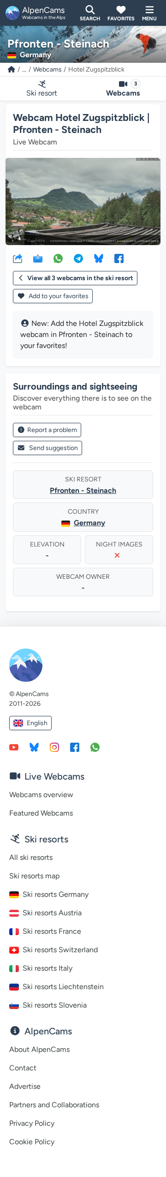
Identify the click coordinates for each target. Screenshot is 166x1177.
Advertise (25, 1086)
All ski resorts (31, 857)
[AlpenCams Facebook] (74, 746)
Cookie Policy (31, 1141)
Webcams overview (41, 794)
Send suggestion (53, 448)
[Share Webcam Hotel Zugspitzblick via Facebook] (119, 258)
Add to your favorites (58, 296)
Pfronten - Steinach (83, 490)
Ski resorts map (34, 875)
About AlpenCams (39, 1049)
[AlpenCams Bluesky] (34, 746)
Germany (89, 522)
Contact (22, 1067)
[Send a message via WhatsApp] (95, 746)
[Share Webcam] (17, 258)
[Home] (11, 69)
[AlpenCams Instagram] (54, 746)
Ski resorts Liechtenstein (63, 986)
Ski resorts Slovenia (55, 1005)
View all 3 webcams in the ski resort (80, 278)
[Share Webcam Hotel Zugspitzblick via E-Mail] (37, 258)
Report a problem (52, 430)
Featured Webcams (41, 813)
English (37, 723)
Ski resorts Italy (47, 968)
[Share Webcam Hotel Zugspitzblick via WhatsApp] (58, 258)
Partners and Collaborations (54, 1104)
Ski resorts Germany (56, 894)
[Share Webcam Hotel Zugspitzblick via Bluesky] (98, 258)
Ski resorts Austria (52, 912)
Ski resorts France (52, 931)
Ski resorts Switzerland (60, 949)
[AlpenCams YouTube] (13, 746)
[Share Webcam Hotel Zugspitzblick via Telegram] (78, 258)
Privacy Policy (31, 1123)
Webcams (47, 69)
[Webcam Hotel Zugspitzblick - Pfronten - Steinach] (83, 201)
